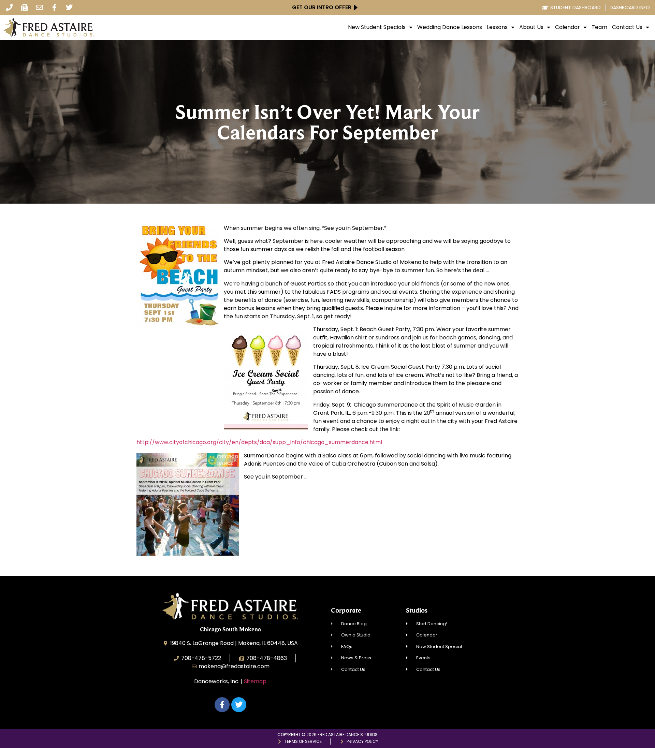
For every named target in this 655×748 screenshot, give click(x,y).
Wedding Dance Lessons (449, 27)
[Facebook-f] (54, 7)
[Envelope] (39, 7)
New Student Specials (377, 27)
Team (599, 27)
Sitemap (255, 681)
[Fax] (24, 7)
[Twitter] (69, 7)
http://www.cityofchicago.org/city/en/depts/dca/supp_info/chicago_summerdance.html (259, 442)
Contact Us (627, 27)
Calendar (567, 27)
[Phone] (9, 7)
